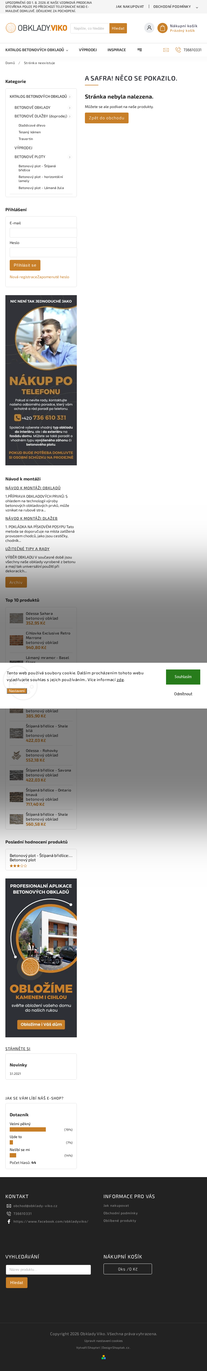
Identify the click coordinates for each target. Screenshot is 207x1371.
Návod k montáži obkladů (33, 488)
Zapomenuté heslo (53, 276)
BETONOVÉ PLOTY (30, 156)
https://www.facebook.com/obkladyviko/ (51, 1221)
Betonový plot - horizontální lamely (41, 179)
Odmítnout (183, 694)
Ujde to (16, 1136)
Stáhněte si (17, 1048)
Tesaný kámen (30, 132)
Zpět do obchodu (107, 117)
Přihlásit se (25, 265)
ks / (128, 1269)
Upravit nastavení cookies (103, 1340)
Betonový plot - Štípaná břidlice (37, 168)
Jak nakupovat (130, 6)
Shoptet (94, 1347)
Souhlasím (183, 677)
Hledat (118, 28)
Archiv (16, 582)
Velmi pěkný (20, 1123)
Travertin (26, 139)
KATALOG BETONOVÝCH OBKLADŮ (38, 96)
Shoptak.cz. (121, 1347)
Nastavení (17, 691)
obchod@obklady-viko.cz (35, 1205)
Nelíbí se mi (20, 1149)
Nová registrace (23, 276)
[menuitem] (39, 50)
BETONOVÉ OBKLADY (33, 107)
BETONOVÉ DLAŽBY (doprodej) (41, 116)
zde (120, 679)
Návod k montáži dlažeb (31, 518)
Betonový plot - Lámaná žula (41, 188)
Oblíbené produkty (120, 1220)
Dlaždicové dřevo (32, 125)
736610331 (22, 1213)
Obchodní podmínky (172, 6)
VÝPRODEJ (23, 147)
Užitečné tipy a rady (27, 548)
